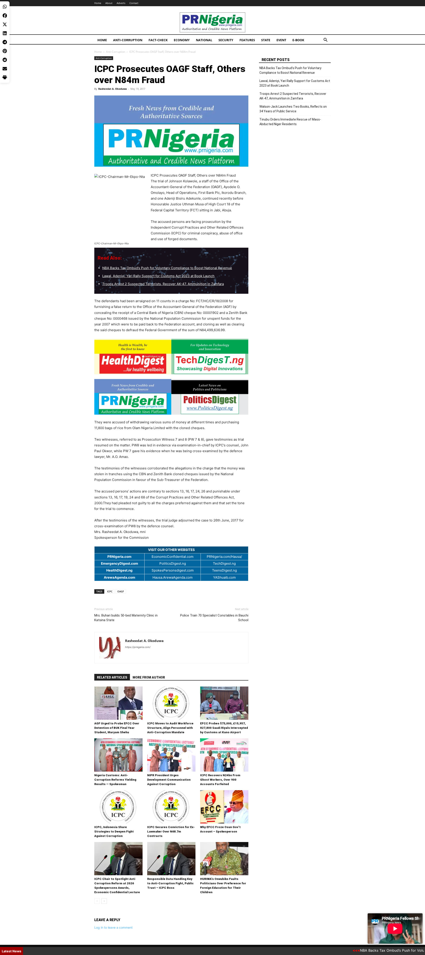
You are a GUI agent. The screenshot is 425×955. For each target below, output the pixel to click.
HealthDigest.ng (119, 570)
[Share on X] (5, 24)
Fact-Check (158, 40)
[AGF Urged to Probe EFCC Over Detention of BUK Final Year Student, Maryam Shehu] (118, 703)
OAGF (120, 591)
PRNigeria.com (119, 556)
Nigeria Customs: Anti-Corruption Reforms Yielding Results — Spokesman (115, 780)
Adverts (121, 3)
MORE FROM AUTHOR (149, 677)
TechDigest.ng (224, 563)
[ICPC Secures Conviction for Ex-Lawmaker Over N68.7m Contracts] (171, 806)
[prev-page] (97, 901)
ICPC (109, 591)
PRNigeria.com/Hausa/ (224, 556)
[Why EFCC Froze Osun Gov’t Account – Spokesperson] (224, 806)
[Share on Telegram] (5, 42)
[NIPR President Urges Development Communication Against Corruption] (171, 755)
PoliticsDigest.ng (172, 563)
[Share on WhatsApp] (5, 6)
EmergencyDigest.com (119, 563)
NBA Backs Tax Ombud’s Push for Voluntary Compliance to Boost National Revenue (167, 268)
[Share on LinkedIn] (5, 33)
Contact (133, 3)
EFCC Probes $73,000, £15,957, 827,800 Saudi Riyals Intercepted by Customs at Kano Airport (224, 728)
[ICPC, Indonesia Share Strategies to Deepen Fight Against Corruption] (118, 806)
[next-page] (104, 901)
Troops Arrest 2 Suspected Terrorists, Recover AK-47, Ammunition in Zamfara (163, 284)
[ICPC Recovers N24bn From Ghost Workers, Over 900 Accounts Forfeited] (224, 755)
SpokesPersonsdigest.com (173, 570)
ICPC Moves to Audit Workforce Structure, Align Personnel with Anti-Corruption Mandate (170, 728)
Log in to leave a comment (113, 927)
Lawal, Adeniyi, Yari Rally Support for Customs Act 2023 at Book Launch (158, 276)
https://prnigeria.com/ (138, 647)
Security (225, 40)
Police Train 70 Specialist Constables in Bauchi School (214, 617)
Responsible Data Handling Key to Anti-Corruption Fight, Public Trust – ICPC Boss (170, 883)
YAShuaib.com (224, 577)
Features (247, 40)
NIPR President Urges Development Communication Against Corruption (169, 780)
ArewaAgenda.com (119, 577)
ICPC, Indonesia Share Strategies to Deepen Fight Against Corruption (114, 831)
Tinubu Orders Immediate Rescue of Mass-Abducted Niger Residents (290, 122)
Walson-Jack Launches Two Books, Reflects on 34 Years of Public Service (293, 109)
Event (281, 40)
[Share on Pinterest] (5, 50)
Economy (182, 40)
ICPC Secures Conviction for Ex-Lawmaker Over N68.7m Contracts (171, 831)
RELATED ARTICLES (112, 677)
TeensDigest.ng (224, 570)
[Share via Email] (5, 68)
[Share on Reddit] (5, 59)
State (265, 40)
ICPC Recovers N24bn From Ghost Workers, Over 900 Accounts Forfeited (220, 780)
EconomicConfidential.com (172, 556)
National (204, 40)
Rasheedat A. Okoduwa (112, 88)
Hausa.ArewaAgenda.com (173, 577)
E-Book (298, 40)
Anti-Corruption (127, 40)
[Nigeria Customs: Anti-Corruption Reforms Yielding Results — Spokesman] (118, 755)
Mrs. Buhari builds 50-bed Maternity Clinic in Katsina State (126, 617)
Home (97, 3)
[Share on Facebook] (5, 15)
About (108, 3)
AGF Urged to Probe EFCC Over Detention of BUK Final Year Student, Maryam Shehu (116, 728)
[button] (325, 40)
